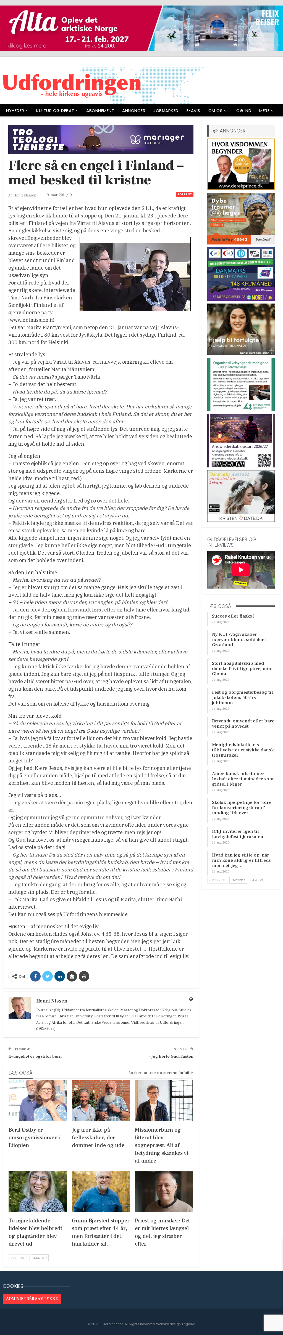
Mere (264, 110)
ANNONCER (133, 110)
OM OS (215, 110)
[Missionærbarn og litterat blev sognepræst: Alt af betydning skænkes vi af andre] (164, 1100)
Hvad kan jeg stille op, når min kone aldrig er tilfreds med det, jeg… (241, 860)
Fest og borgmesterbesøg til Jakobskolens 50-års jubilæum (242, 697)
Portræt (185, 194)
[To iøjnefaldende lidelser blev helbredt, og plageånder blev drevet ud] (38, 1191)
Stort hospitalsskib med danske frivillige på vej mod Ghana (242, 668)
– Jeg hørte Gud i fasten (171, 1056)
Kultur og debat (55, 110)
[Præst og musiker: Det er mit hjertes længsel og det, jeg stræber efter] (164, 1191)
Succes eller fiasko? (233, 616)
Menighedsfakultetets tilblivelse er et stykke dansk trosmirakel (243, 750)
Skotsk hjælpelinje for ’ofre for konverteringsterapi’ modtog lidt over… (241, 807)
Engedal (188, 1324)
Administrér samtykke (32, 1298)
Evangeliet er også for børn (35, 1056)
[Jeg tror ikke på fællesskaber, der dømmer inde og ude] (101, 1100)
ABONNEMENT (100, 110)
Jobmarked (166, 110)
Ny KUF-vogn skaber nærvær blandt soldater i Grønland (239, 639)
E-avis (193, 110)
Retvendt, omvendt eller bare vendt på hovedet (243, 723)
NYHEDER (15, 110)
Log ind (243, 110)
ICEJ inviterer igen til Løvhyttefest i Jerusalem (238, 834)
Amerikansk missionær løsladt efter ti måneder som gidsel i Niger (243, 779)
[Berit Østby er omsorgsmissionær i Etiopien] (38, 1100)
